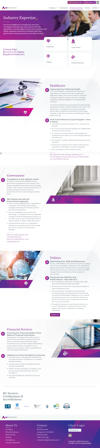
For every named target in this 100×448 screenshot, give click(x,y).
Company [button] (52, 8)
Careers (87, 8)
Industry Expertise (76, 8)
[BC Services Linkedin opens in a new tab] (97, 2)
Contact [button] (95, 8)
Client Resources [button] (75, 2)
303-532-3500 (42, 435)
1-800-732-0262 (43, 437)
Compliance (63, 8)
